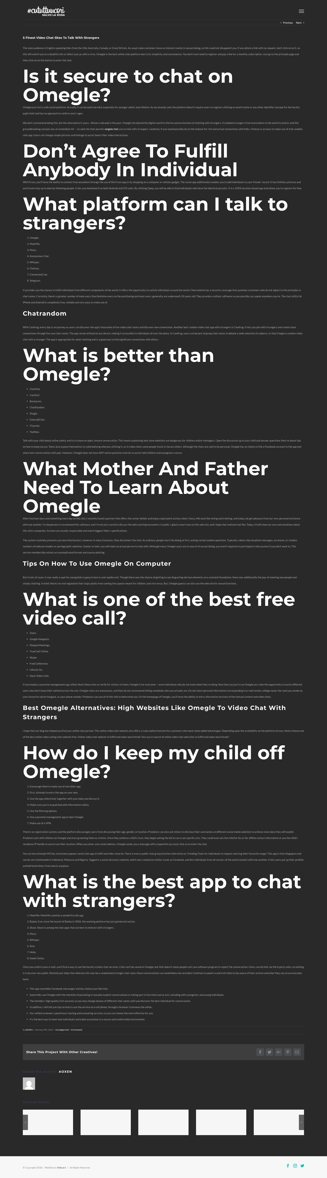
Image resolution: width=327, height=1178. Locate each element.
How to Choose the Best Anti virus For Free (106, 1122)
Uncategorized (62, 1029)
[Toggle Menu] (301, 11)
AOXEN (29, 1029)
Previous (288, 22)
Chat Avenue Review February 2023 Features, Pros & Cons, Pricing (48, 1122)
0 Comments (76, 1029)
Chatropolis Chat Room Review (279, 1122)
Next (299, 22)
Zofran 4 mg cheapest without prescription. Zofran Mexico (221, 1122)
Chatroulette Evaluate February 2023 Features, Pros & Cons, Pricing (163, 1122)
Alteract (61, 1167)
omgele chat (111, 128)
